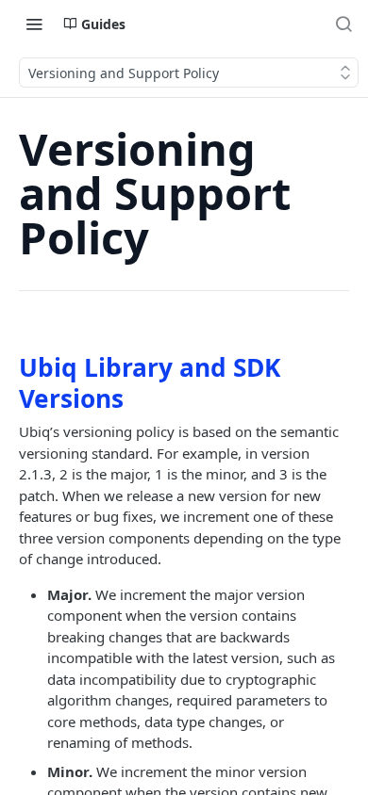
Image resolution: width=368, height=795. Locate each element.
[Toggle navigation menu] (34, 23)
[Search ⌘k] (343, 23)
